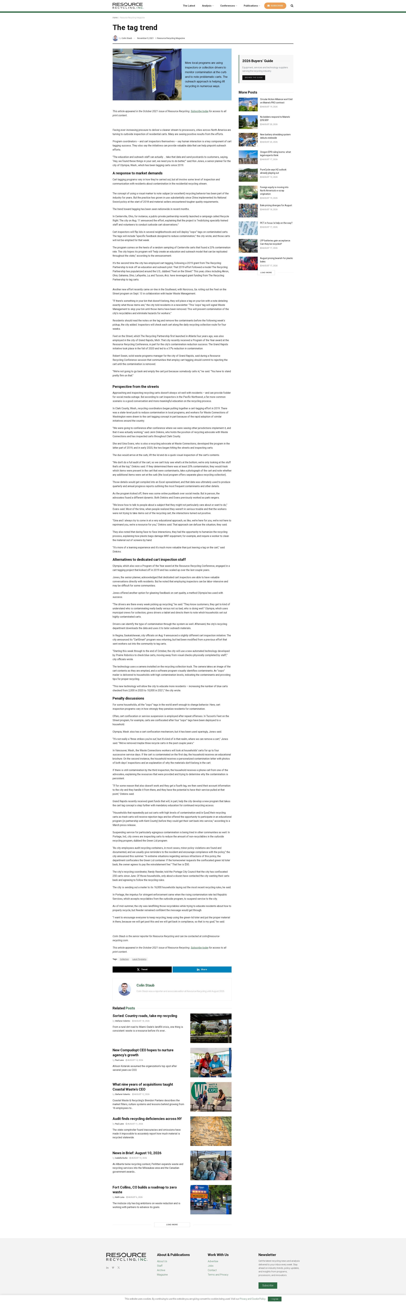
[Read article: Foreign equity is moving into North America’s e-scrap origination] (248, 192)
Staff (159, 1265)
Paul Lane (119, 1060)
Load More (172, 1225)
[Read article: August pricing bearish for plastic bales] (248, 263)
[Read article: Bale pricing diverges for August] (248, 210)
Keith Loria (119, 1197)
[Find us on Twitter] (118, 1267)
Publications (251, 5)
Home (115, 18)
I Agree (274, 1299)
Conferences (227, 5)
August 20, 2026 (270, 124)
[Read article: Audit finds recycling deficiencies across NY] (211, 1131)
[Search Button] (292, 6)
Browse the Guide (254, 78)
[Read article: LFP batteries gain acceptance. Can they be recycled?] (248, 246)
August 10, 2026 (139, 1158)
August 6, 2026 (135, 1197)
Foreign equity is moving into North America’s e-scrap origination (274, 190)
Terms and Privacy (218, 1274)
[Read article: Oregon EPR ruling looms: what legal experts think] (248, 157)
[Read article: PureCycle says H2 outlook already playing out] (248, 175)
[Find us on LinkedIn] (107, 1267)
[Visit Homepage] (128, 6)
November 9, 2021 (145, 38)
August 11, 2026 (135, 1124)
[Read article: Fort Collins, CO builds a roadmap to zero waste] (211, 1200)
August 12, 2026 (142, 1094)
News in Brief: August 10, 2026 (137, 1153)
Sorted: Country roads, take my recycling (145, 1016)
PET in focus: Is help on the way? (276, 223)
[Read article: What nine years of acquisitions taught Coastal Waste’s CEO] (211, 1097)
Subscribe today (199, 111)
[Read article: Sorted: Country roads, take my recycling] (211, 1028)
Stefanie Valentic (122, 1021)
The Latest (189, 5)
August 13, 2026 (270, 177)
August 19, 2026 (270, 107)
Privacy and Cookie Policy (252, 1299)
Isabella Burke (121, 1158)
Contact (212, 1270)
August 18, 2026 (142, 1021)
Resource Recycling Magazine (132, 18)
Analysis (206, 5)
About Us (162, 1261)
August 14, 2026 (135, 1060)
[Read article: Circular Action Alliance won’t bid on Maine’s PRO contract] (248, 104)
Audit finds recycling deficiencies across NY (147, 1119)
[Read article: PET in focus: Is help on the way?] (248, 228)
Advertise (213, 1261)
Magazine (162, 1274)
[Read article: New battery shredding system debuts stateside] (248, 140)
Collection (124, 959)
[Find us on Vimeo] (113, 1267)
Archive (161, 1270)
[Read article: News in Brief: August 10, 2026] (211, 1165)
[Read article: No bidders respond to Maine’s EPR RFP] (248, 122)
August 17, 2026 (270, 159)
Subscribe (276, 5)
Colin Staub (127, 38)
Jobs (210, 1265)
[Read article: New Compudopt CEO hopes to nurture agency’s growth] (211, 1062)
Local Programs (139, 959)
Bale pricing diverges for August (276, 205)
